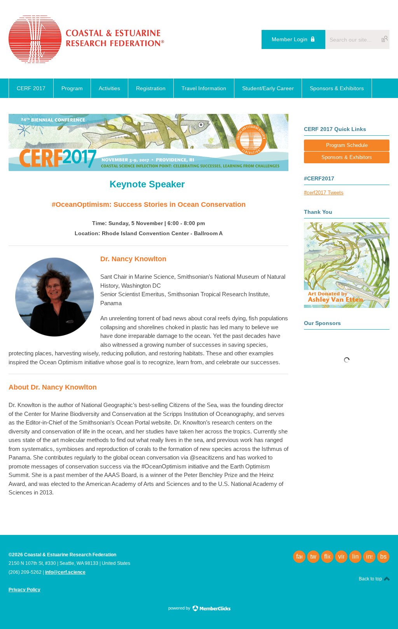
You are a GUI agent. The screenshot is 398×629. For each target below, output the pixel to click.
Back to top (371, 579)
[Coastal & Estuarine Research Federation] (86, 61)
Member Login (289, 39)
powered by (180, 608)
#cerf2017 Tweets (324, 193)
